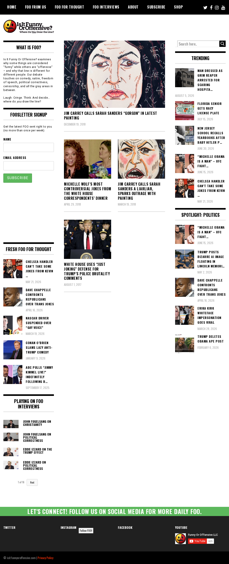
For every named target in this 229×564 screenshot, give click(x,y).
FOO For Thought (69, 7)
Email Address (14, 157)
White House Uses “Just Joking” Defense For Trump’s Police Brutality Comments (87, 271)
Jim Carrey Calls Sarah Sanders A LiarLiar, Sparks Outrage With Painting (139, 191)
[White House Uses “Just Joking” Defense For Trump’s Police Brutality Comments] (87, 239)
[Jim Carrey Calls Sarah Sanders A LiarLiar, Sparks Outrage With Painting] (141, 159)
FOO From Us (35, 7)
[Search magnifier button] (222, 44)
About (133, 7)
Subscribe (156, 7)
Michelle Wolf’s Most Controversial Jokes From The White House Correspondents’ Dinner (87, 191)
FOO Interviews (106, 7)
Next (32, 482)
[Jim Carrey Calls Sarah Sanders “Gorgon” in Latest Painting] (114, 74)
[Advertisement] (144, 27)
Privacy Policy (45, 557)
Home (11, 7)
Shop (178, 7)
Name (7, 139)
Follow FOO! (86, 530)
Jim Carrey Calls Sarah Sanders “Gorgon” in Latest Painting (110, 116)
